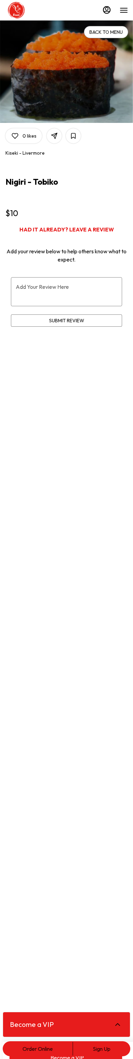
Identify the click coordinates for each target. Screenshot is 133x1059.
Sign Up (101, 1048)
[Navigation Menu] (123, 10)
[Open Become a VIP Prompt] (117, 1024)
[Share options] (54, 135)
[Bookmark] (73, 135)
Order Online (38, 1048)
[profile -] (107, 10)
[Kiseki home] (35, 10)
